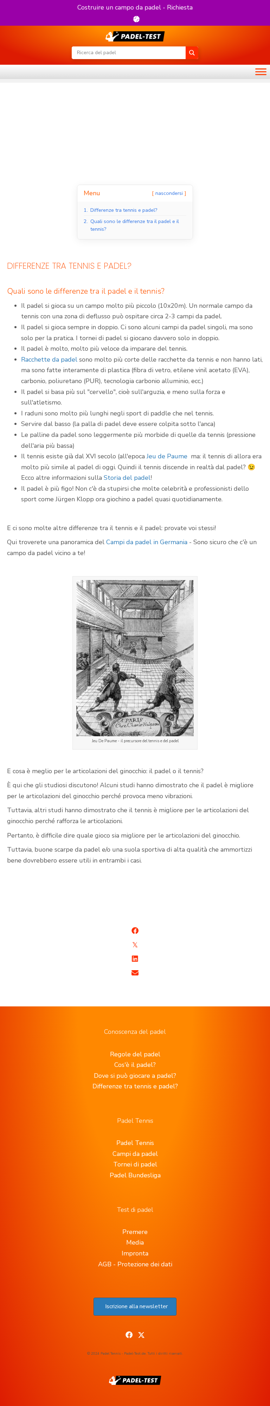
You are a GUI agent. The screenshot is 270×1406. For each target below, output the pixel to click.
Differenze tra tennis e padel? (135, 1086)
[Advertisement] (135, 132)
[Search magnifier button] (192, 52)
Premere (135, 1232)
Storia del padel (127, 477)
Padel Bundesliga (135, 1175)
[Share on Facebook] (135, 930)
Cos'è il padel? (135, 1065)
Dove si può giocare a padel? (135, 1075)
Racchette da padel (49, 359)
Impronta (135, 1253)
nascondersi (169, 193)
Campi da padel (135, 1154)
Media (135, 1242)
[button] (135, 13)
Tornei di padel (135, 1164)
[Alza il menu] (260, 71)
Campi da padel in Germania (146, 542)
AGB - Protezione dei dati (135, 1264)
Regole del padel (135, 1054)
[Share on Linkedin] (135, 959)
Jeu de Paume (167, 456)
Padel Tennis (135, 1143)
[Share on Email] (135, 973)
